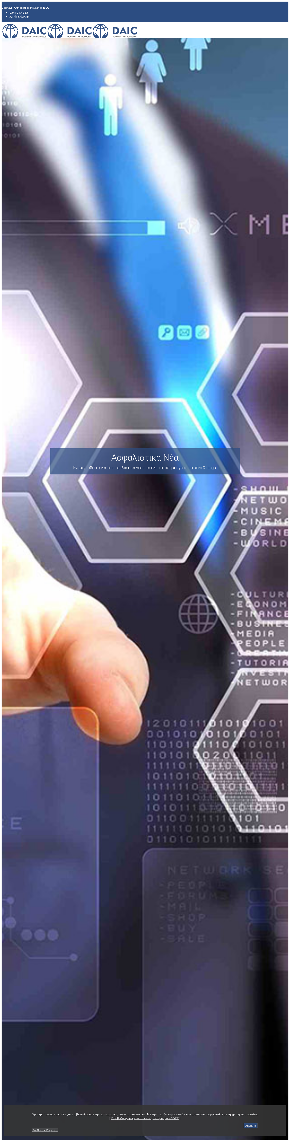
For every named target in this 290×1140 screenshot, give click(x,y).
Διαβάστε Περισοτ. (45, 1130)
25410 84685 (18, 12)
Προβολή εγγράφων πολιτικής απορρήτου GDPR (145, 1118)
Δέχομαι (250, 1126)
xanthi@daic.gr (19, 16)
